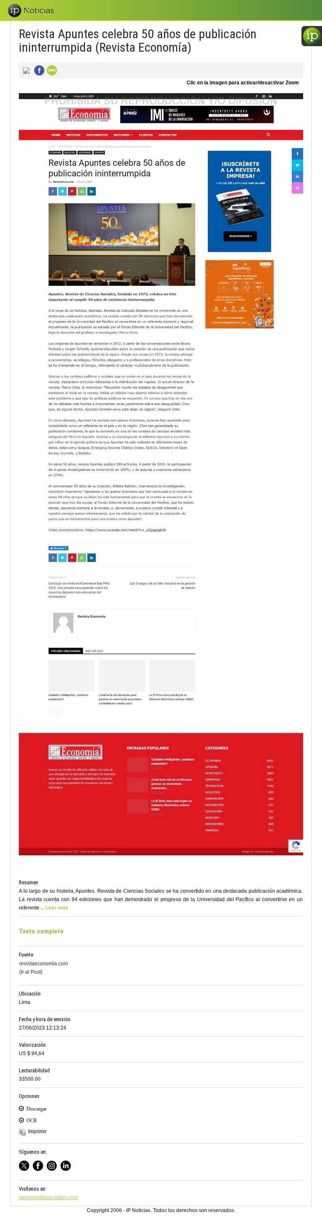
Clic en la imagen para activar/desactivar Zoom (243, 83)
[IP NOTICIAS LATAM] (26, 1165)
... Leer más (54, 908)
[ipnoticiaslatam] (53, 1165)
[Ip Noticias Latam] (40, 1165)
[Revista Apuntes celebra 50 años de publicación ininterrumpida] (25, 69)
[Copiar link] (50, 69)
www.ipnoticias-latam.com (48, 1197)
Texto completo (41, 931)
